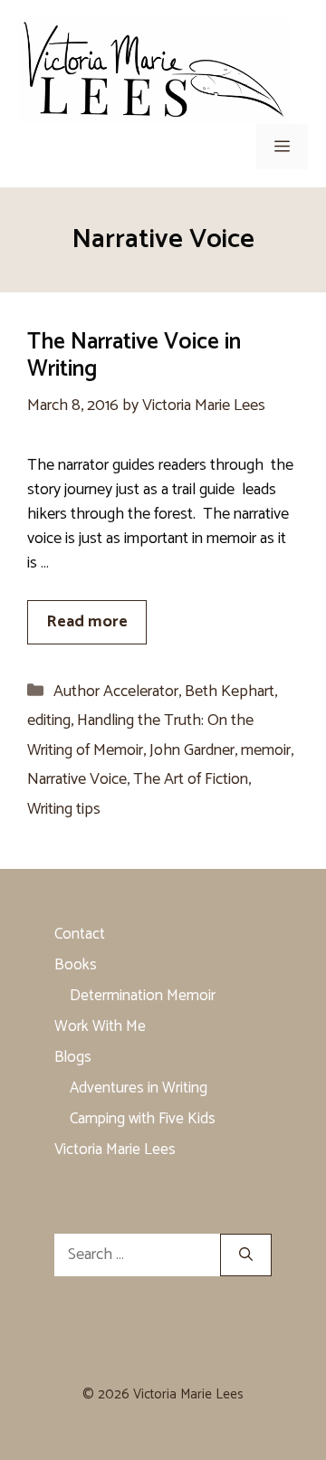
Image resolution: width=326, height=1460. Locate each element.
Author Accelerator (115, 691)
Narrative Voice (77, 779)
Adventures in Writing (138, 1088)
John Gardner (192, 750)
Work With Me (100, 1026)
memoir (266, 750)
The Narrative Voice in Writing (134, 355)
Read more (87, 621)
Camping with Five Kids (143, 1118)
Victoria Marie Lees (115, 1149)
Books (75, 965)
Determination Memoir (143, 995)
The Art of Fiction (190, 779)
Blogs (72, 1057)
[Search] (246, 1255)
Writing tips (64, 809)
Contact (79, 934)
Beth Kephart (229, 691)
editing (49, 720)
